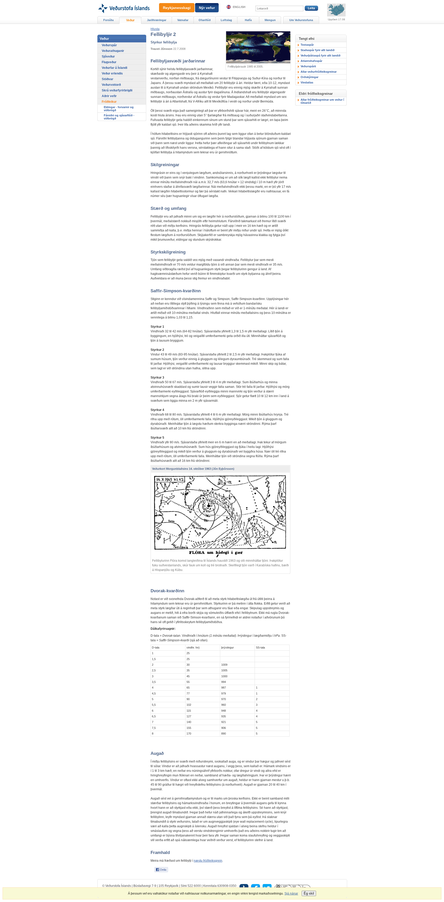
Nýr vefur (207, 8)
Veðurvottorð (111, 85)
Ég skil (309, 893)
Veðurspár (109, 45)
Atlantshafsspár (311, 60)
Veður (130, 20)
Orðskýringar (309, 77)
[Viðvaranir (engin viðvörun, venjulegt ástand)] (336, 10)
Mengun (270, 20)
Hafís (248, 20)
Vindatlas (307, 82)
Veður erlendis (112, 73)
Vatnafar (182, 20)
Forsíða (108, 20)
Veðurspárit (308, 66)
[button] (155, 29)
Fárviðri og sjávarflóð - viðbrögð (119, 117)
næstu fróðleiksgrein (208, 860)
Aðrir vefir (109, 96)
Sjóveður (108, 56)
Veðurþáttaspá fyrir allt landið (320, 55)
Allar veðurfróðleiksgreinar (319, 71)
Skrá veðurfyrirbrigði (117, 90)
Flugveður (109, 62)
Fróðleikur (109, 102)
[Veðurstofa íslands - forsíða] (123, 2)
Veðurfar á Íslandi (114, 68)
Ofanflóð (205, 20)
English (239, 6)
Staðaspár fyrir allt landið (318, 50)
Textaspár (307, 44)
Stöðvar (107, 79)
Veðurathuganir (113, 51)
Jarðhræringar (156, 20)
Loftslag (226, 20)
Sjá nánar (291, 893)
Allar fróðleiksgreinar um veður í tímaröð (322, 101)
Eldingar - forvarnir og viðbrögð (119, 109)
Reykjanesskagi (177, 8)
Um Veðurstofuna (301, 20)
